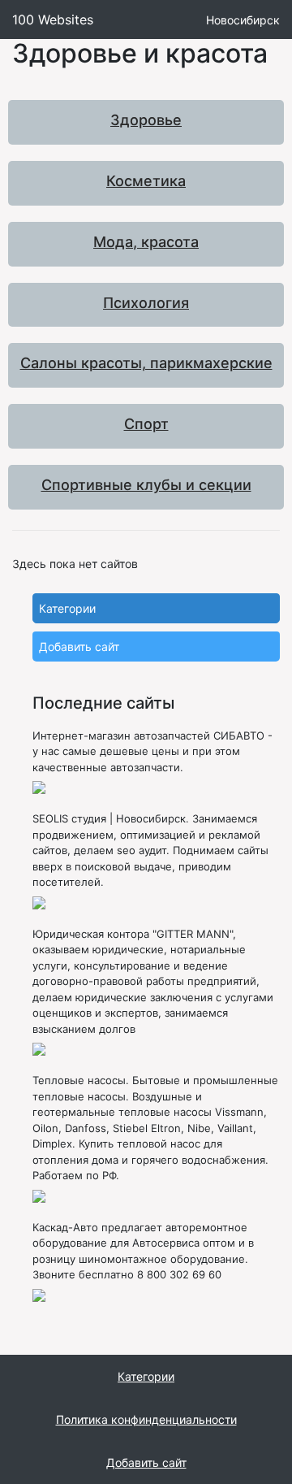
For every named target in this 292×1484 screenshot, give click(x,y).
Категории (67, 608)
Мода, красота (146, 241)
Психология (146, 302)
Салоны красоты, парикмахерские (146, 362)
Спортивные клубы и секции (146, 484)
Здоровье (146, 119)
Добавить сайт (79, 646)
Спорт (146, 423)
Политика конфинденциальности (146, 1419)
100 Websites (52, 19)
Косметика (146, 180)
